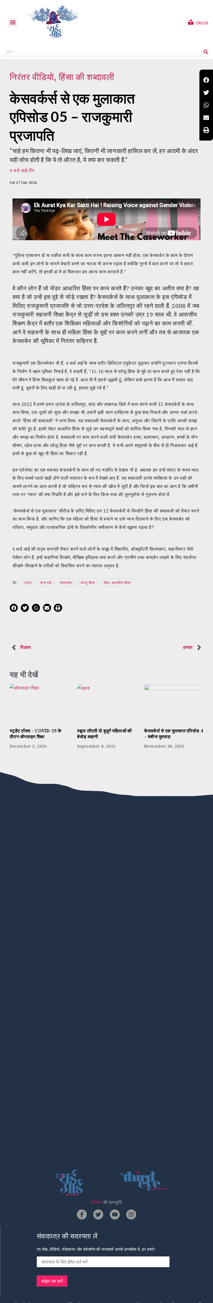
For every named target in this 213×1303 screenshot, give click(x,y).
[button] (12, 22)
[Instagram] (131, 1214)
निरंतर (96, 1202)
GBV (28, 582)
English (202, 23)
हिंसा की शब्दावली (86, 77)
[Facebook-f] (82, 1214)
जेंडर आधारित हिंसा (117, 582)
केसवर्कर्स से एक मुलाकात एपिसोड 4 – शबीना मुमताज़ (173, 734)
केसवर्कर (66, 582)
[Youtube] (115, 1214)
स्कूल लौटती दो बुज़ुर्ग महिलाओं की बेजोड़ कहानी (104, 734)
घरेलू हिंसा (88, 582)
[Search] (205, 51)
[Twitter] (98, 1214)
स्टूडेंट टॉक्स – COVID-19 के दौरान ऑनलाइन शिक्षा (35, 734)
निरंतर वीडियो (32, 77)
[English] (191, 22)
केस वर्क (46, 582)
